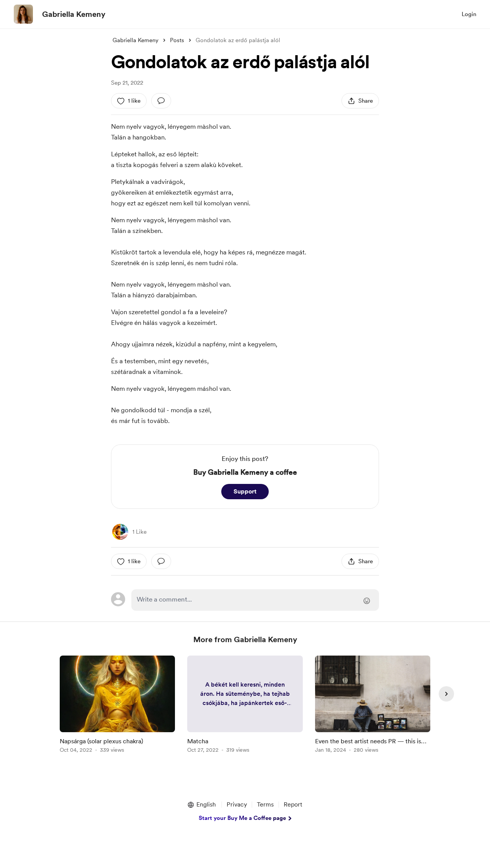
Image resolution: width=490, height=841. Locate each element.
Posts (177, 40)
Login (469, 14)
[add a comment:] (161, 100)
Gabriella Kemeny (73, 14)
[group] (117, 705)
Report (293, 804)
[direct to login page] (255, 600)
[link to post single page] (117, 705)
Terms (265, 804)
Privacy (237, 804)
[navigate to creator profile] (23, 14)
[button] (201, 804)
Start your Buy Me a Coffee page (242, 818)
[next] (446, 694)
